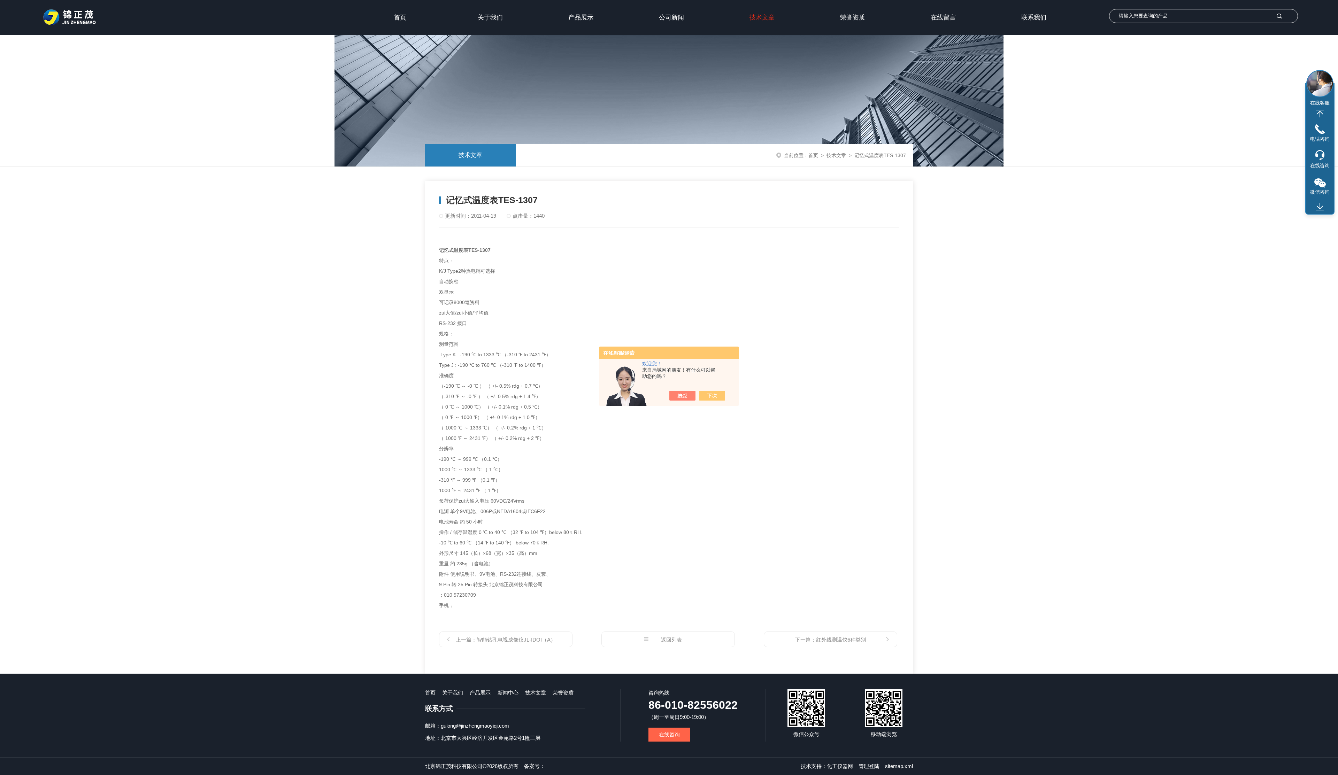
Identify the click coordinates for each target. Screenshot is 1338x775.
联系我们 (1033, 17)
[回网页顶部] (1320, 114)
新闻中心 (508, 693)
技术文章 (762, 17)
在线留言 (943, 17)
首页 (400, 17)
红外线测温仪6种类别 (841, 640)
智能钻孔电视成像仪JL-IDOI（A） (516, 640)
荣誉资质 (852, 17)
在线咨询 (669, 734)
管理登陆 (869, 766)
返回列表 (671, 640)
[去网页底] (1320, 207)
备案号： (534, 766)
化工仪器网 (840, 766)
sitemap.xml (899, 766)
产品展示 (580, 17)
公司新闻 (671, 17)
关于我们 (490, 17)
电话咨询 (1320, 139)
